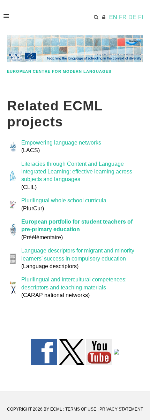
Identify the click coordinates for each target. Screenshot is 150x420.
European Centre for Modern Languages (59, 71)
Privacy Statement (121, 409)
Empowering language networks (61, 143)
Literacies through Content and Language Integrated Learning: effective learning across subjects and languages (76, 171)
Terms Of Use (80, 409)
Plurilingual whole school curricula (63, 200)
